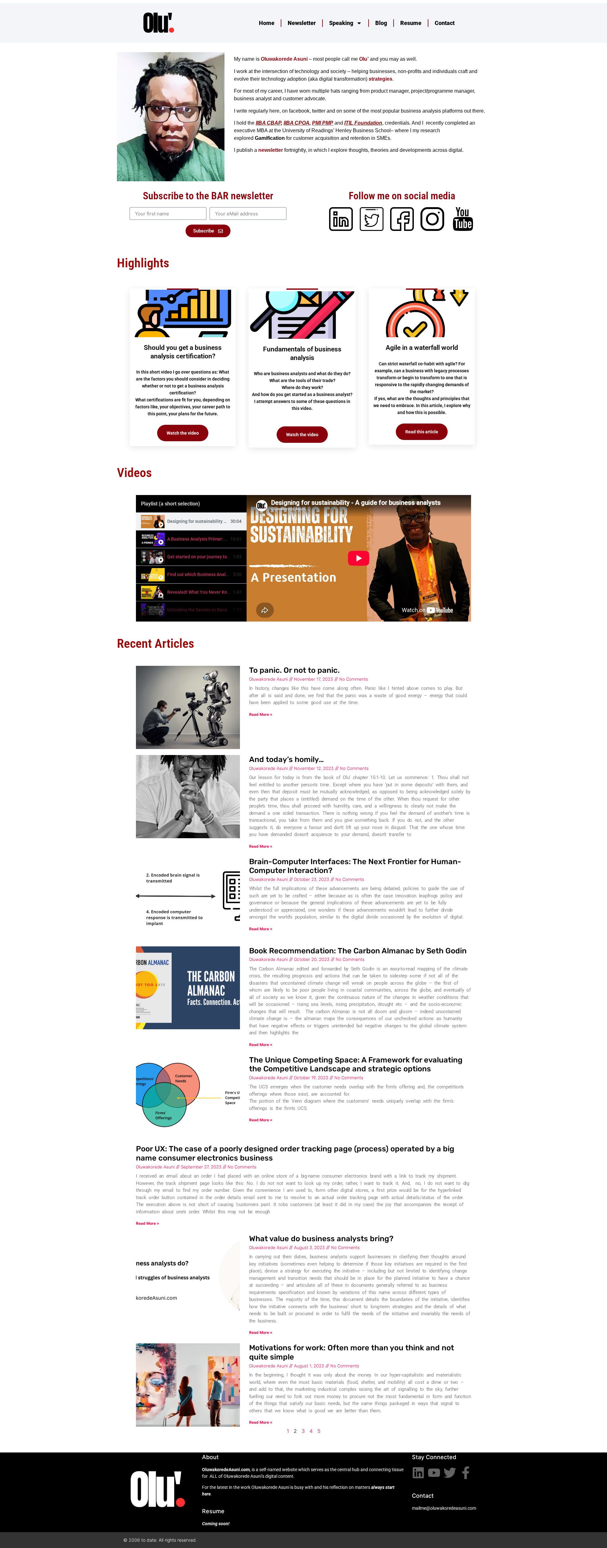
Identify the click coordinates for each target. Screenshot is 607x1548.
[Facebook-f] (465, 1472)
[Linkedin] (418, 1472)
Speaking (341, 23)
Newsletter (302, 23)
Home (266, 23)
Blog (381, 23)
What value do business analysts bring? (321, 1238)
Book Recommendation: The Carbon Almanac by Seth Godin (358, 950)
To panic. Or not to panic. (294, 670)
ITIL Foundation (363, 123)
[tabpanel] (359, 558)
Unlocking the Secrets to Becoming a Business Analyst (221, 609)
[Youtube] (434, 1472)
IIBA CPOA (297, 123)
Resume (410, 23)
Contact (445, 23)
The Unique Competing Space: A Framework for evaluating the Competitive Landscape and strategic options (356, 1065)
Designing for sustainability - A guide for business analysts (226, 521)
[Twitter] (450, 1472)
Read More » (261, 714)
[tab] (191, 521)
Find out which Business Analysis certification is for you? (223, 574)
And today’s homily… (286, 759)
